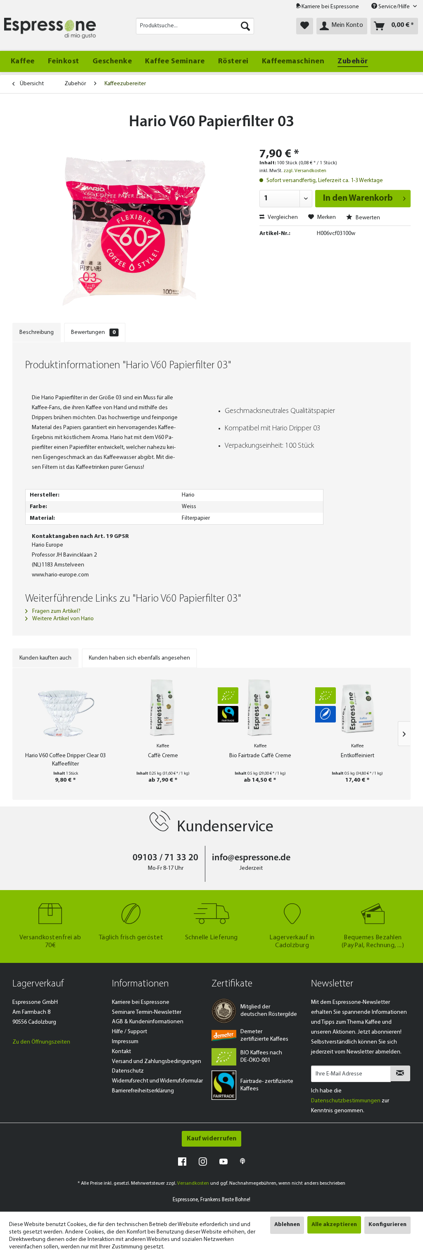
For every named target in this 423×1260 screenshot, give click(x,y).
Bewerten (367, 218)
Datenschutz (128, 1071)
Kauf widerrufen (211, 1138)
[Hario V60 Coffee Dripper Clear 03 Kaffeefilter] (66, 712)
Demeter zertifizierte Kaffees (264, 1035)
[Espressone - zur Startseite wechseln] (50, 28)
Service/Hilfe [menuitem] (394, 7)
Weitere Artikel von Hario (62, 619)
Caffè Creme (163, 756)
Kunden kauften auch (45, 658)
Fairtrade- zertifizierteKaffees (266, 1085)
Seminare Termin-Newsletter (146, 1012)
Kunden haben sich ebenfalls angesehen (139, 658)
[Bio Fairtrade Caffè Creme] (260, 708)
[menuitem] (195, 26)
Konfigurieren (387, 1225)
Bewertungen (93, 332)
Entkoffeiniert (357, 756)
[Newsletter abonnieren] (400, 1073)
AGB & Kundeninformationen (147, 1022)
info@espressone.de (251, 858)
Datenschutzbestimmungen (345, 1101)
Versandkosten (193, 1183)
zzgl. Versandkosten (304, 170)
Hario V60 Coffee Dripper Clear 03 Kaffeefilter (65, 760)
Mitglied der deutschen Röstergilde (268, 1011)
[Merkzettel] (304, 26)
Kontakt (121, 1052)
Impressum (125, 1042)
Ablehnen (287, 1225)
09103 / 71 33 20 (165, 858)
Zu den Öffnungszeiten (41, 1042)
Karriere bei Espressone (330, 7)
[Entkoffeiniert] (358, 708)
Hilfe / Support (129, 1032)
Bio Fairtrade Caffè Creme (260, 756)
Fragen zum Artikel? (56, 611)
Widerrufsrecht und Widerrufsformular (157, 1081)
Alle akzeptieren (334, 1225)
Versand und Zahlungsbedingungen (156, 1061)
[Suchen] (245, 26)
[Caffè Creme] (163, 708)
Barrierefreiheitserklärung (143, 1091)
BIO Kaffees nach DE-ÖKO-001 (261, 1056)
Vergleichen (282, 217)
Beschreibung (36, 332)
